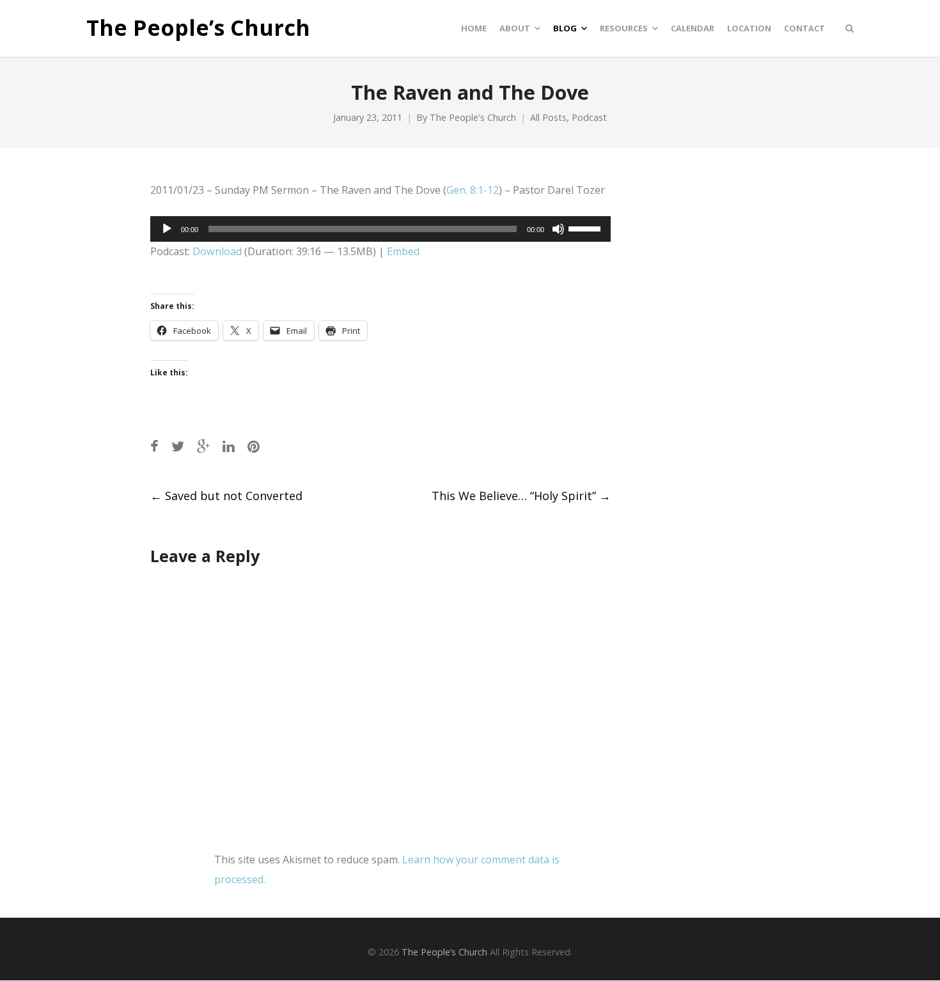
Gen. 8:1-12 (472, 190)
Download (217, 251)
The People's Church (473, 117)
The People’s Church (198, 28)
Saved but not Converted (226, 495)
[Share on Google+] (203, 446)
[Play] (167, 229)
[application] (380, 229)
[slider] (586, 227)
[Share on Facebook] (154, 446)
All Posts (548, 117)
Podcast (589, 117)
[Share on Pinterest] (253, 446)
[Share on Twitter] (177, 446)
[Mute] (558, 229)
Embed (403, 251)
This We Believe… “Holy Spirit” (521, 495)
